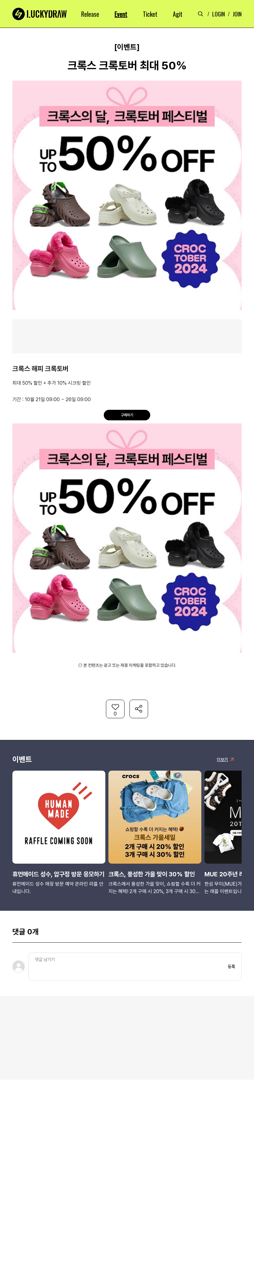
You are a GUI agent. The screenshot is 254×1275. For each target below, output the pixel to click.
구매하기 (127, 415)
